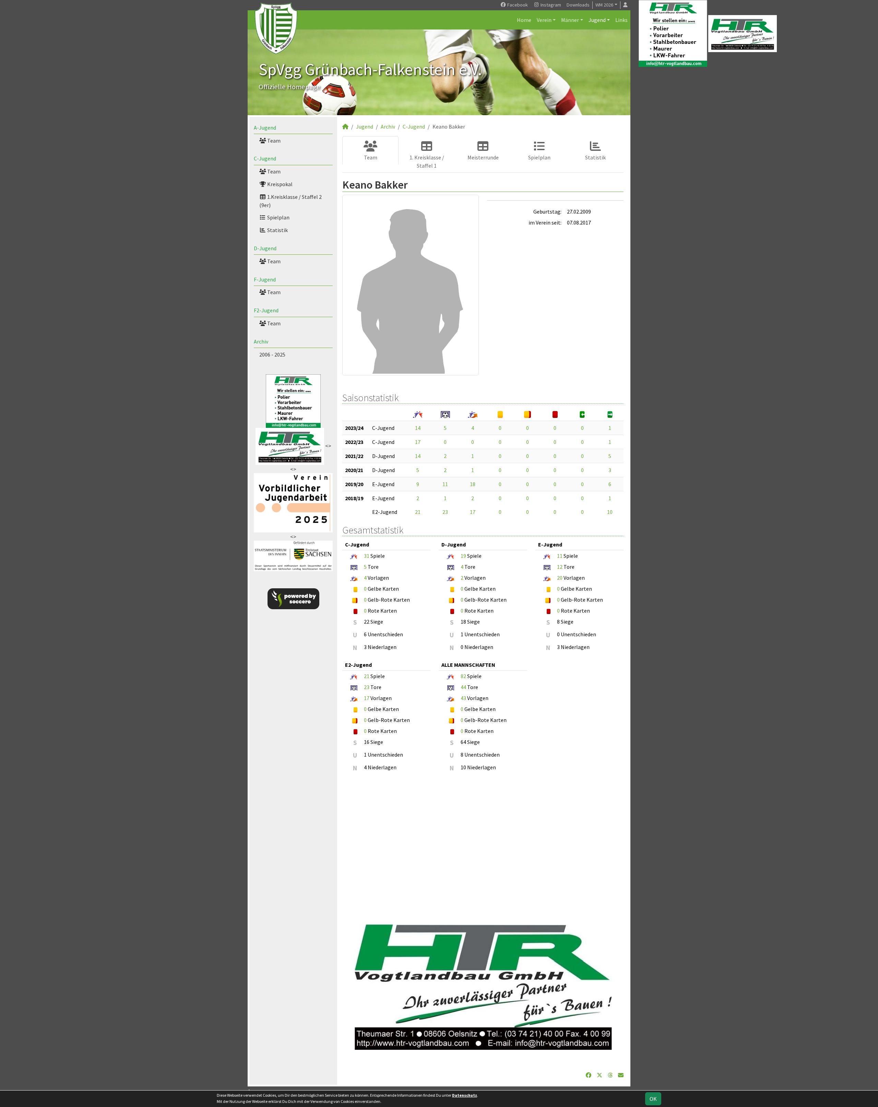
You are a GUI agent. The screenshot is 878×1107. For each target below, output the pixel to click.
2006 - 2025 (272, 354)
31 (366, 555)
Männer (570, 19)
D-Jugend (265, 248)
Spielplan (277, 217)
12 (559, 566)
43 (463, 698)
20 (559, 577)
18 (472, 484)
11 (445, 484)
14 (417, 427)
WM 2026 (604, 5)
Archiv (261, 341)
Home (524, 19)
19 (463, 555)
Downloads (578, 5)
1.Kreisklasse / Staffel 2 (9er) (290, 200)
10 (610, 511)
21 (417, 511)
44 (463, 687)
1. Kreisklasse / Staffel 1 (427, 161)
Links (621, 19)
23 (445, 511)
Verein (544, 19)
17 (417, 441)
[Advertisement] (483, 844)
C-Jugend (265, 158)
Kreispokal (279, 184)
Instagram (550, 5)
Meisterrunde (483, 157)
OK (653, 1098)
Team (273, 140)
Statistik (277, 230)
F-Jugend (265, 279)
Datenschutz (464, 1095)
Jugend (597, 19)
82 (463, 676)
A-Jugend (265, 127)
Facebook (517, 5)
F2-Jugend (266, 310)
